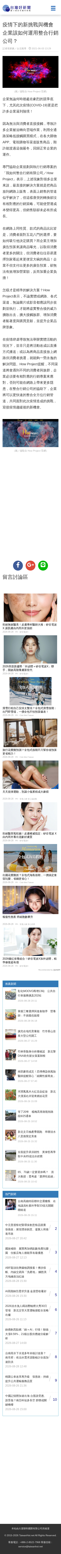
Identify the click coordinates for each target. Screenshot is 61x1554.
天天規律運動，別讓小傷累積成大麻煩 (26, 791)
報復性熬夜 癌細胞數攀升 (18, 916)
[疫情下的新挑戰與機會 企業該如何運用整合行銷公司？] (18, 565)
